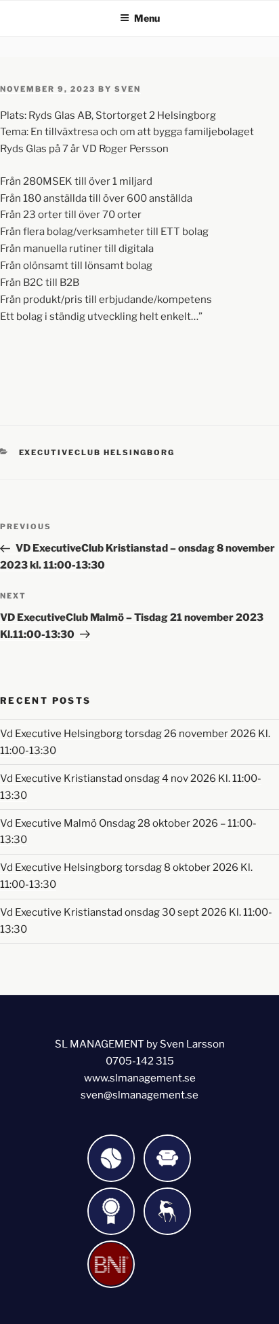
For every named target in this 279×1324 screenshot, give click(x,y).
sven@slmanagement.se (139, 1095)
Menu (147, 18)
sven (127, 89)
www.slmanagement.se (140, 1078)
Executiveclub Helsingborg (97, 452)
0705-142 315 (140, 1061)
